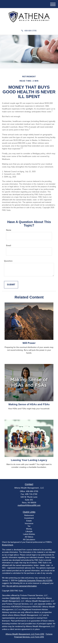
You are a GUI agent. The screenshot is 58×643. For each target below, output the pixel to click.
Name (8, 230)
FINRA (12, 598)
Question (8, 261)
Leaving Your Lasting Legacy (29, 460)
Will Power (29, 343)
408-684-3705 (30, 31)
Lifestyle (29, 531)
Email (8, 245)
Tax (29, 526)
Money (29, 529)
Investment (29, 518)
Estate (29, 521)
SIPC (18, 598)
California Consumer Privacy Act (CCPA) (35, 580)
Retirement (29, 515)
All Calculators (29, 539)
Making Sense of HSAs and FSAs (29, 404)
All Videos (29, 537)
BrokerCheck (7, 545)
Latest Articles (29, 534)
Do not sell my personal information (21, 586)
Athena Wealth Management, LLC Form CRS (25, 634)
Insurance (29, 523)
